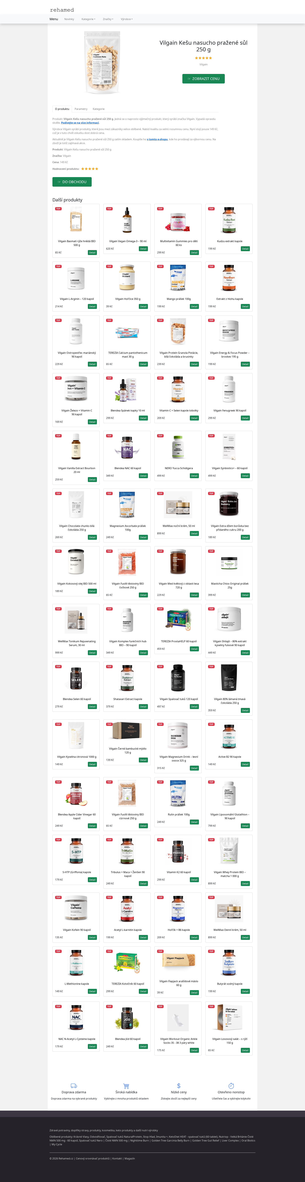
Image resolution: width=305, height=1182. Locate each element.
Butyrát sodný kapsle (229, 984)
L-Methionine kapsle (77, 984)
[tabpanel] (135, 145)
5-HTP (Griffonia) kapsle (77, 872)
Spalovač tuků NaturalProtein (124, 1136)
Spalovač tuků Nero (91, 1140)
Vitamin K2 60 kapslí (179, 872)
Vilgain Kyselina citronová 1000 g (76, 756)
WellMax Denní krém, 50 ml (230, 930)
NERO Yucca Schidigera (179, 468)
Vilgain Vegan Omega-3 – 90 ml (127, 241)
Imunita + (162, 1136)
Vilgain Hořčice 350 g (127, 299)
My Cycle (57, 1144)
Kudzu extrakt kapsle (229, 241)
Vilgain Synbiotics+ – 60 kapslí (229, 468)
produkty (95, 1130)
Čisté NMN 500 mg (116, 1140)
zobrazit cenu (206, 78)
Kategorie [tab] (99, 109)
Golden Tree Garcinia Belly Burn (171, 1140)
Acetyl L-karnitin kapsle (128, 930)
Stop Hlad (149, 1136)
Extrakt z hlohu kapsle (230, 299)
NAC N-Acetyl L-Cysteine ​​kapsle (76, 1039)
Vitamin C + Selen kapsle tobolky (178, 410)
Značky (107, 19)
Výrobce (126, 19)
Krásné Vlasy (81, 1136)
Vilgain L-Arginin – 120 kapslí (77, 299)
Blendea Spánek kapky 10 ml (128, 410)
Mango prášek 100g (179, 299)
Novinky (69, 19)
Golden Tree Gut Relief (205, 1140)
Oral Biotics (248, 1140)
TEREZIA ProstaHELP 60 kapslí (179, 641)
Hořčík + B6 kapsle (179, 930)
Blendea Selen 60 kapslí (77, 699)
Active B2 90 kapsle (229, 756)
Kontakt (117, 1158)
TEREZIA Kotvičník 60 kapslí (128, 984)
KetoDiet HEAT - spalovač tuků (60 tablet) (193, 1136)
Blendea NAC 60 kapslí (128, 468)
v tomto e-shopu (157, 139)
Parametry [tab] (81, 109)
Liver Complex (230, 1140)
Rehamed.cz (66, 1158)
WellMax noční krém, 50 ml (179, 526)
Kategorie (87, 19)
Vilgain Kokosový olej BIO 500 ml (76, 583)
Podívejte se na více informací (80, 122)
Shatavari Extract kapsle (127, 699)
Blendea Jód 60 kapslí (127, 1039)
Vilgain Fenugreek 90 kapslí (230, 410)
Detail (92, 252)
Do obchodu (74, 181)
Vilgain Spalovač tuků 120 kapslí (179, 699)
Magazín (130, 1158)
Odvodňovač (97, 1136)
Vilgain (204, 64)
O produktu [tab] (62, 109)
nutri (145, 1130)
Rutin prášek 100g (179, 814)
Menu (54, 19)
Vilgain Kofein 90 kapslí (77, 930)
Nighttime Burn (139, 1140)
